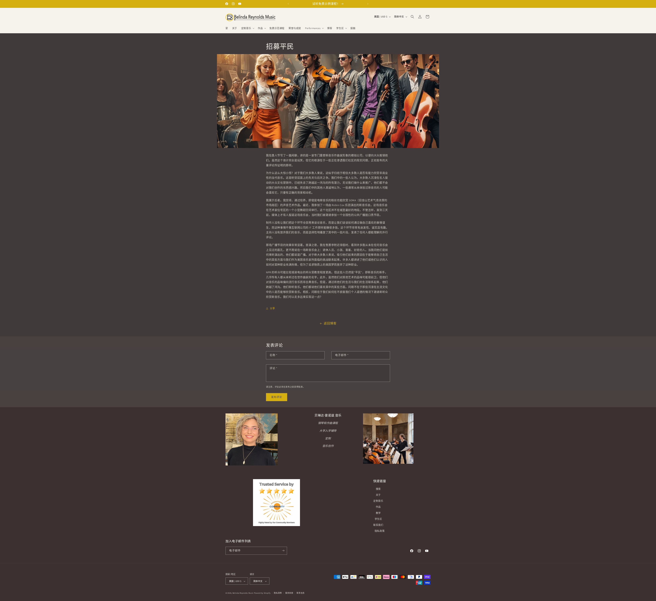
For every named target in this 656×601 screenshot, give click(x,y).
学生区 (378, 518)
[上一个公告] (288, 4)
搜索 (378, 488)
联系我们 (378, 524)
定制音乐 (378, 501)
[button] (247, 28)
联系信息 (301, 593)
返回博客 (330, 323)
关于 (378, 494)
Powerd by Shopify (262, 593)
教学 (378, 512)
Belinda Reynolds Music (243, 593)
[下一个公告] (368, 4)
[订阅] (283, 551)
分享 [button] (272, 308)
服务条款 (289, 593)
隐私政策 (380, 531)
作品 (378, 506)
